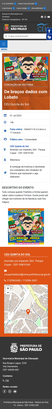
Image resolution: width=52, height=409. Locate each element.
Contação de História (18, 84)
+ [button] (8, 288)
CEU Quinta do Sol (16, 104)
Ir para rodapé (23, 8)
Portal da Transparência (11, 20)
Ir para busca (8, 8)
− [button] (8, 292)
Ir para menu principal (27, 4)
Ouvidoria (5, 17)
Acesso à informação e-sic (12, 14)
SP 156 (24, 20)
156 (7, 380)
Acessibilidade (38, 8)
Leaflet (45, 332)
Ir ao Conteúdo (9, 4)
